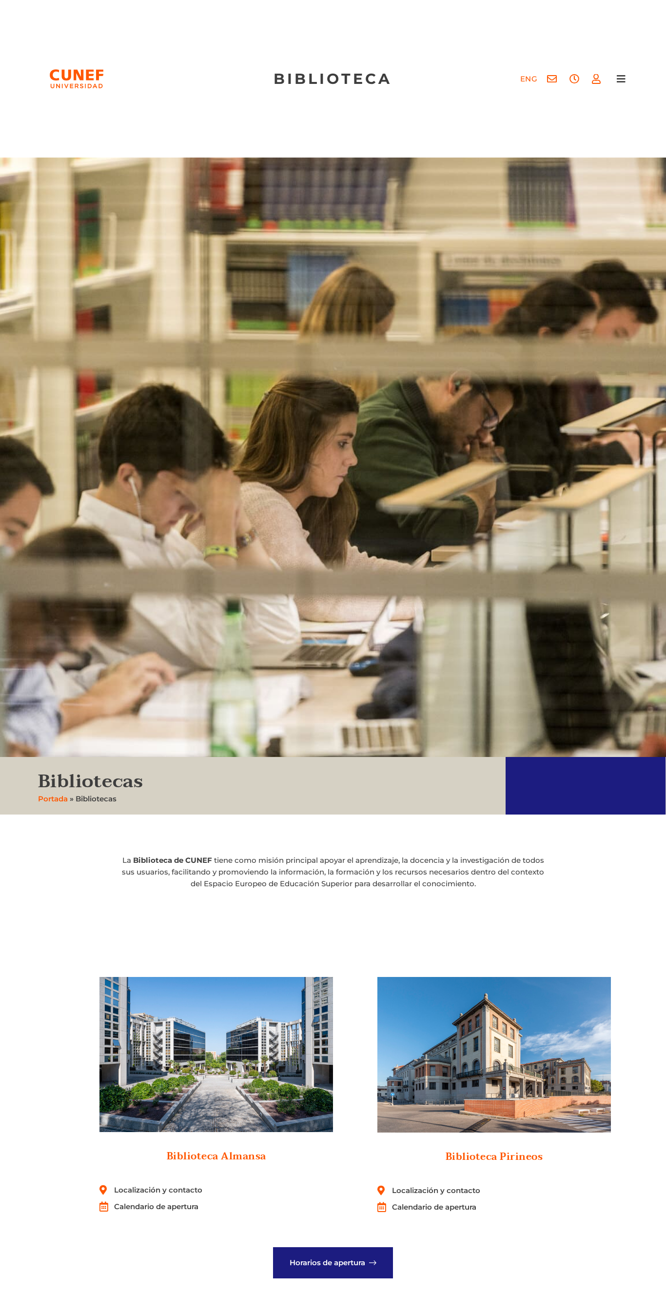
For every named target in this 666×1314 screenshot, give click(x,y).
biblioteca (333, 79)
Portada (53, 798)
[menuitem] (529, 79)
